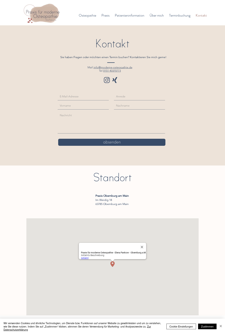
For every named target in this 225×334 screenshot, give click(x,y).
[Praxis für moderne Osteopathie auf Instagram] (107, 80)
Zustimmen (207, 326)
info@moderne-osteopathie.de (113, 67)
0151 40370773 (112, 70)
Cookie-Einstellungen (181, 326)
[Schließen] (221, 326)
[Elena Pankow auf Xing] (115, 80)
